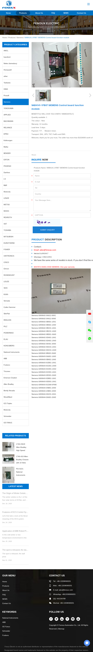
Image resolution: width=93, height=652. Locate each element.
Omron (6, 269)
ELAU (6, 339)
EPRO (6, 134)
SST (5, 224)
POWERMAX (9, 333)
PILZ (5, 326)
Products (23, 13)
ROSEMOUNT (9, 275)
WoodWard (8, 397)
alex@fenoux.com (66, 590)
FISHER (7, 249)
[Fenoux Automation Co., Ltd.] (9, 4)
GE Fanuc (6, 627)
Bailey (6, 147)
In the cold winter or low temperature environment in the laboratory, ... (14, 536)
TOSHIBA (7, 230)
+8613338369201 (69, 594)
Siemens (20, 37)
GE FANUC (8, 423)
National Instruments (11, 352)
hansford (7, 57)
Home (8, 13)
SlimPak (7, 314)
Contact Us (81, 13)
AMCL (6, 51)
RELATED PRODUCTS (15, 436)
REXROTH (8, 217)
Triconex (7, 371)
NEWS (65, 13)
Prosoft (6, 95)
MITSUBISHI (8, 237)
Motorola (7, 192)
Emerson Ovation (10, 378)
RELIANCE (8, 128)
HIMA (6, 89)
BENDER (7, 153)
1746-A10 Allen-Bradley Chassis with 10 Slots (22, 459)
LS (5, 179)
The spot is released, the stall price (15, 550)
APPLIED (7, 115)
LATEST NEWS (16, 486)
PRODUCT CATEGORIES (15, 45)
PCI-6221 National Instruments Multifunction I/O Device (22, 472)
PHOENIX (7, 166)
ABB (5, 358)
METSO (7, 205)
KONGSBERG (9, 346)
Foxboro (7, 365)
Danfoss (7, 172)
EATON (6, 160)
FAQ (53, 13)
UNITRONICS (9, 256)
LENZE (6, 198)
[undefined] (62, 64)
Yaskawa (7, 83)
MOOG (6, 211)
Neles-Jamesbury (10, 63)
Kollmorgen (8, 140)
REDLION (7, 320)
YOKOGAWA (8, 108)
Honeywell (8, 70)
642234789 (61, 599)
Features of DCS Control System (15, 512)
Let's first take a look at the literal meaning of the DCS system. (14, 517)
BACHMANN (8, 121)
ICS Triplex (8, 403)
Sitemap (61, 629)
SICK (6, 288)
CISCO (6, 262)
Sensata (7, 301)
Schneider (7, 416)
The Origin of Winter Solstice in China (15, 493)
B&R (5, 185)
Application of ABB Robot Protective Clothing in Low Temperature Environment (15, 531)
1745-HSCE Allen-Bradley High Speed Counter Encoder (21, 447)
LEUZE (6, 281)
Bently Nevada (9, 391)
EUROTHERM (9, 243)
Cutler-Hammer (10, 307)
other (6, 76)
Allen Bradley (9, 384)
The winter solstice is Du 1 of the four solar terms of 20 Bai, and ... (14, 498)
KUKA (6, 294)
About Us (39, 13)
